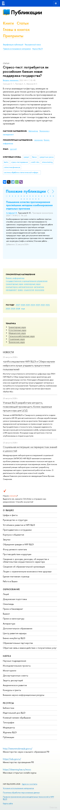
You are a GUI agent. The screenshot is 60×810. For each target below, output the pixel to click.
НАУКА (7, 656)
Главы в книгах (16, 29)
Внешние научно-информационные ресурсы (23, 695)
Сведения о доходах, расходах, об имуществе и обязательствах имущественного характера (26, 560)
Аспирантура (9, 623)
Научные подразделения (14, 660)
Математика (33, 131)
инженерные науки (32, 284)
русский (13, 149)
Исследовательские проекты (17, 665)
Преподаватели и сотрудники (17, 529)
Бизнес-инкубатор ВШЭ (14, 638)
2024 (33, 305)
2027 (18, 305)
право (20, 289)
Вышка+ (6, 613)
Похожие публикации (26, 191)
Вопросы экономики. (11, 80)
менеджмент (11, 289)
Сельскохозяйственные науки (22, 336)
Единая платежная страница (16, 576)
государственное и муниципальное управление (26, 281)
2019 (13, 308)
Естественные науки (17, 330)
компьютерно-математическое (19, 287)
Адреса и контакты (29, 784)
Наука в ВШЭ (37, 49)
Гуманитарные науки (17, 327)
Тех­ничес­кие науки (17, 342)
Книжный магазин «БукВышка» (17, 717)
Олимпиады (8, 604)
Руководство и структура (15, 520)
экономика (39, 289)
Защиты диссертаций (13, 680)
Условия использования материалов (18, 788)
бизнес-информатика (15, 278)
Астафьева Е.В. (11, 213)
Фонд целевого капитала (15, 549)
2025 (28, 305)
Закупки (6, 539)
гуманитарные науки (14, 284)
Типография (8, 722)
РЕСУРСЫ (8, 703)
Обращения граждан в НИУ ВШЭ (18, 544)
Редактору (53, 807)
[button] (6, 196)
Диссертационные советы (15, 675)
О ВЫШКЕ (8, 510)
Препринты (13, 35)
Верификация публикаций (13, 44)
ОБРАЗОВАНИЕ (11, 589)
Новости (8, 352)
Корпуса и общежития (13, 534)
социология (29, 289)
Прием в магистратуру (13, 618)
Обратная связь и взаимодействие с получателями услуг (30, 647)
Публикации (26, 12)
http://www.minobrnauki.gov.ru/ (17, 748)
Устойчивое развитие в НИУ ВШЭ (19, 525)
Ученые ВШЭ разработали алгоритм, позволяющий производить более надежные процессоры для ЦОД (27, 406)
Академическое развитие (15, 685)
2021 (48, 305)
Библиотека (8, 708)
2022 (43, 305)
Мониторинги (9, 670)
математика (39, 287)
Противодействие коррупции (17, 554)
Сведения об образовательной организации (24, 566)
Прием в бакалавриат (13, 608)
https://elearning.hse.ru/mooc (17, 769)
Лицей (6, 594)
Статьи (23, 23)
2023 (38, 305)
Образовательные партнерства (18, 643)
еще (23, 308)
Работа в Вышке (10, 581)
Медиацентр (9, 727)
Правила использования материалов (17, 49)
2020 (8, 308)
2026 (23, 305)
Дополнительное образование (17, 628)
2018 (18, 308)
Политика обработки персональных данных (21, 792)
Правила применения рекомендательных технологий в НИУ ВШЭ (28, 798)
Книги (8, 23)
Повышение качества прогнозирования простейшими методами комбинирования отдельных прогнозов (29, 205)
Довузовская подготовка (15, 599)
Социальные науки (17, 339)
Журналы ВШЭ (10, 732)
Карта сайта (8, 803)
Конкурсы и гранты (12, 690)
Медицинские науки (17, 333)
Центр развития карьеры (15, 633)
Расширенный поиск (33, 44)
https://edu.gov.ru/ (12, 759)
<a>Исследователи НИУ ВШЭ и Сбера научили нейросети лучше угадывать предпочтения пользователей (29, 365)
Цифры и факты (10, 515)
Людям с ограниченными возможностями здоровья (27, 571)
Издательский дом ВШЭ (14, 712)
